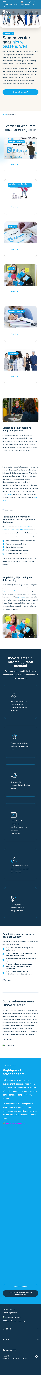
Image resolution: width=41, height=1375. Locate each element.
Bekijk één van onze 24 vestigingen (27, 6)
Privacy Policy (6, 1358)
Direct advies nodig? (20, 92)
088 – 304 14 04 (15, 1310)
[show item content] (37, 1328)
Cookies (24, 1358)
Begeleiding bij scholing (10, 591)
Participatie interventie (22, 527)
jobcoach (21, 597)
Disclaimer (16, 1358)
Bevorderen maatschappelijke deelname (16, 530)
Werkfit (10, 494)
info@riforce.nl (12, 1313)
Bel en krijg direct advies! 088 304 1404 (10, 4)
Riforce (5, 114)
